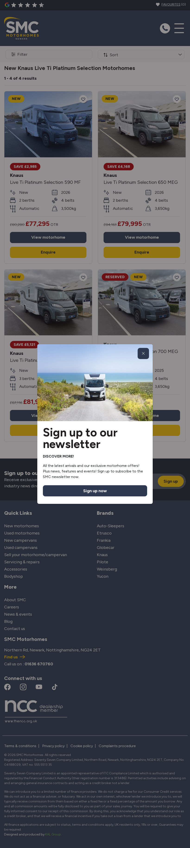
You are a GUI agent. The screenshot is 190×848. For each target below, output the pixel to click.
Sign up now (95, 490)
